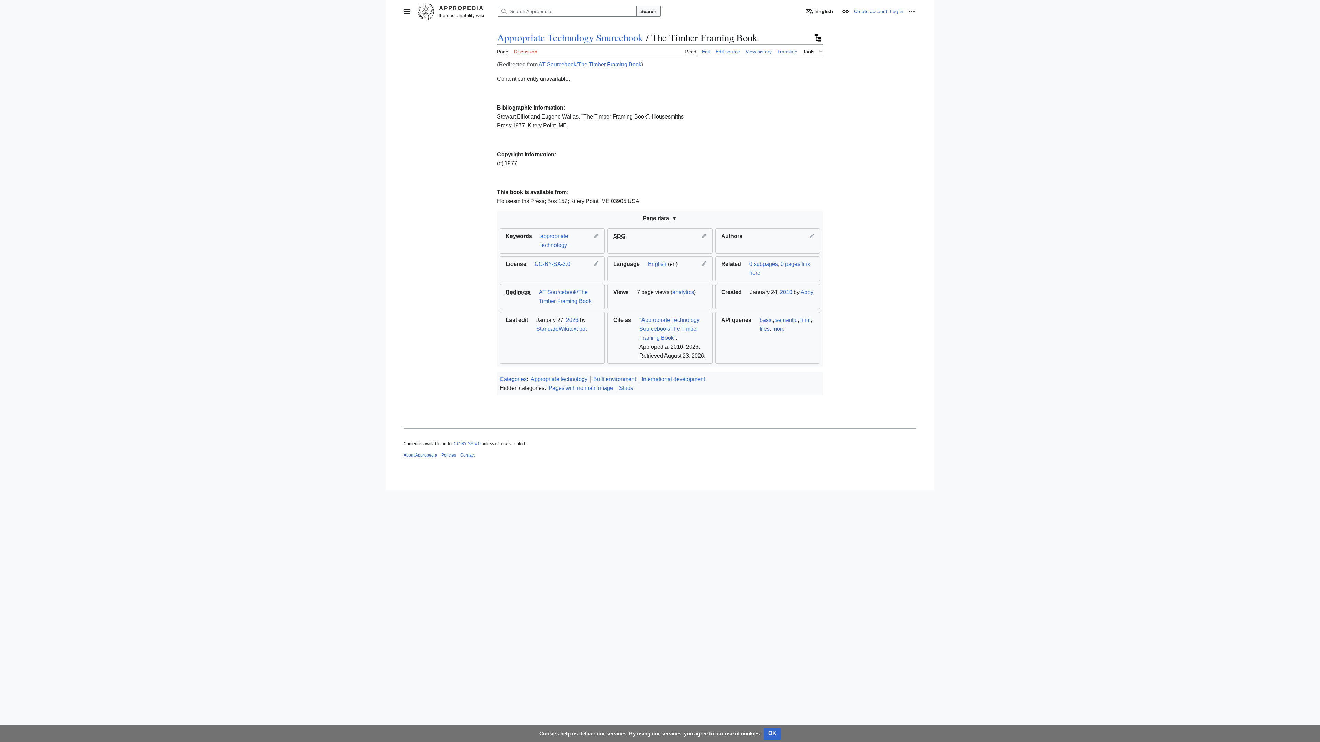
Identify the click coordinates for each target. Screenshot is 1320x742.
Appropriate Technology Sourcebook (570, 37)
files (765, 329)
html (805, 320)
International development (673, 379)
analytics (683, 292)
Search (648, 11)
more (778, 329)
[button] (407, 11)
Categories (513, 379)
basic (766, 320)
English (657, 264)
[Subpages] (817, 37)
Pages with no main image (581, 388)
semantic (787, 320)
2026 (572, 320)
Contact (467, 455)
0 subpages (763, 264)
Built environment (614, 379)
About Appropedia (420, 455)
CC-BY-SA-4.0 (467, 443)
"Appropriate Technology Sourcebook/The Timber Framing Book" (669, 329)
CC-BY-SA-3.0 (552, 264)
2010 (786, 292)
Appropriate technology (559, 379)
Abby (807, 292)
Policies (448, 455)
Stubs (626, 388)
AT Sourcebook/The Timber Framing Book (590, 64)
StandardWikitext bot (561, 329)
